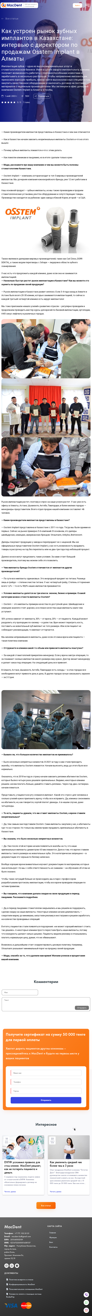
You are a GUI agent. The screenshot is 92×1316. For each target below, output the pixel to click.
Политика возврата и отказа (21, 1279)
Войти (77, 5)
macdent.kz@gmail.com (21, 1236)
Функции (53, 1237)
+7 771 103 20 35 (22, 1233)
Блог (51, 1242)
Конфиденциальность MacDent (22, 1284)
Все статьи (11, 18)
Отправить (81, 1007)
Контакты (53, 1247)
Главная (52, 1232)
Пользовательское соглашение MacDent (26, 1289)
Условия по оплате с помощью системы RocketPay (23, 1295)
